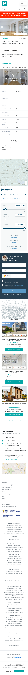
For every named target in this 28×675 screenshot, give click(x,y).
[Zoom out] (26, 184)
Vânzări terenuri (14, 554)
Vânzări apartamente (14, 523)
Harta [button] (25, 34)
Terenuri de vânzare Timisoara (14, 564)
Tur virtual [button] (18, 34)
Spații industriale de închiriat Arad (14, 617)
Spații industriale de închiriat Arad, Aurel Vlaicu (14, 627)
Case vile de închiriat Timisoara (14, 606)
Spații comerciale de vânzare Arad (14, 571)
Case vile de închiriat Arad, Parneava (14, 608)
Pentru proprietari (6, 489)
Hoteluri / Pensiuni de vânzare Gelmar (14, 638)
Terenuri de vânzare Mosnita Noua (14, 558)
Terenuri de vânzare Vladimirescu (14, 566)
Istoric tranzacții (6, 494)
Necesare (7, 667)
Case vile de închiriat (14, 602)
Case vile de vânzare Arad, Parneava (14, 549)
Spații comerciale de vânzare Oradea (14, 578)
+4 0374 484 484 (9, 437)
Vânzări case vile (14, 539)
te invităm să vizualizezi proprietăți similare (14, 15)
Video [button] (10, 335)
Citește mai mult (6, 63)
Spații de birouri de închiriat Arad (14, 623)
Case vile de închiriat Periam (14, 610)
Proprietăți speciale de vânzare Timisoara (14, 636)
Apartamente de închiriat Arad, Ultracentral (14, 592)
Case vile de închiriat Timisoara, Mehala (14, 612)
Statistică (14, 667)
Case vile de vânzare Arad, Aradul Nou (14, 547)
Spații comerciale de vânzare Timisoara (14, 575)
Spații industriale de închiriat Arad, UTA (14, 625)
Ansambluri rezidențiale (7, 485)
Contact (4, 498)
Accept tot (19, 671)
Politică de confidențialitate (9, 506)
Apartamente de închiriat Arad (14, 588)
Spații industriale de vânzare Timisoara (14, 577)
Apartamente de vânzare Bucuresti (14, 531)
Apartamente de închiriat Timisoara (14, 599)
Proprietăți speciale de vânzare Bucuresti (14, 635)
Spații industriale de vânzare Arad (14, 573)
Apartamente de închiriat (14, 586)
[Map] (14, 172)
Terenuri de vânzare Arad (14, 556)
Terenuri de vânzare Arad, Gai (14, 562)
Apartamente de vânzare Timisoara (14, 527)
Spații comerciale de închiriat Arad (14, 619)
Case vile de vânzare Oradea (14, 545)
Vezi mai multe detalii (14, 349)
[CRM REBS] (17, 657)
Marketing (22, 667)
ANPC (3, 502)
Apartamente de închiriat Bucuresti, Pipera (14, 597)
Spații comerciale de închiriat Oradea (14, 621)
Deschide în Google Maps (11, 459)
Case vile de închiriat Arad (14, 604)
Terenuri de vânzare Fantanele (14, 560)
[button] (2, 27)
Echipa (3, 491)
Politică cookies (6, 504)
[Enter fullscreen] (26, 160)
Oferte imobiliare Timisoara (9, 67)
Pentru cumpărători (7, 487)
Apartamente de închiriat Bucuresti (14, 590)
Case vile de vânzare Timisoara (14, 543)
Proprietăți (4, 482)
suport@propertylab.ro (10, 440)
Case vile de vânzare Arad (14, 541)
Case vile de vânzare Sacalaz (14, 551)
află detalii (18, 664)
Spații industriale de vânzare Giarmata (14, 580)
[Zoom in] (26, 182)
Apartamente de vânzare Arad (14, 525)
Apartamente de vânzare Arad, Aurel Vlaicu (14, 533)
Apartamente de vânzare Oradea (14, 529)
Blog (3, 496)
